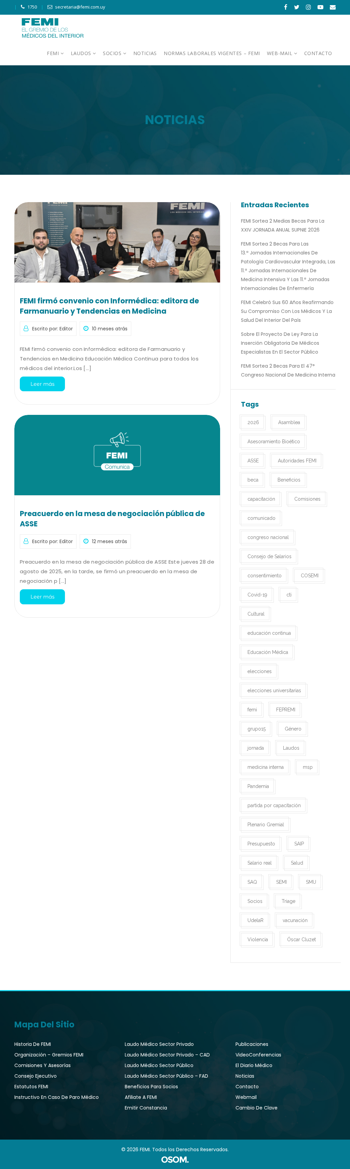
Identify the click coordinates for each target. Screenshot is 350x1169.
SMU (311, 882)
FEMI (53, 53)
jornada (255, 748)
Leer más (42, 384)
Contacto (247, 1086)
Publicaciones (251, 1044)
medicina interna (265, 767)
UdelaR (255, 920)
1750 (32, 7)
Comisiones (307, 499)
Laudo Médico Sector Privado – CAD (167, 1054)
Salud (297, 863)
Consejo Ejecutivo (35, 1076)
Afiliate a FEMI (141, 1097)
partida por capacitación (274, 805)
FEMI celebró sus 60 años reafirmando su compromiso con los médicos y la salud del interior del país (287, 311)
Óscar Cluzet (301, 939)
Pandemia (258, 786)
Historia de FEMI (32, 1044)
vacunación (295, 920)
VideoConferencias (258, 1054)
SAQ (252, 882)
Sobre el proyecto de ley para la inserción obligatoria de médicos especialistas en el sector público (280, 343)
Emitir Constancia (146, 1107)
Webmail (246, 1097)
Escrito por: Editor (52, 328)
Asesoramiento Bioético (273, 441)
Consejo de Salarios (269, 556)
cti (289, 594)
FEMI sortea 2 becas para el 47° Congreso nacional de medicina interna (288, 370)
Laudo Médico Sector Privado (159, 1044)
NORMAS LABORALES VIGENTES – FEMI (212, 53)
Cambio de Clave (256, 1107)
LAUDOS (82, 53)
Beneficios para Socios (151, 1086)
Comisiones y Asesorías (42, 1065)
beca (252, 480)
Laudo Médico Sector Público (159, 1065)
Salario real (259, 863)
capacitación (261, 499)
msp (308, 767)
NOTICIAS (145, 53)
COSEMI (310, 575)
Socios (254, 901)
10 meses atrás (109, 328)
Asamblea (289, 422)
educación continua (269, 633)
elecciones (259, 671)
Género (293, 729)
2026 (253, 422)
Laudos (291, 748)
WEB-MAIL (280, 53)
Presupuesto (261, 843)
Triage (288, 901)
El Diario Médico (253, 1065)
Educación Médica (267, 652)
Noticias (244, 1076)
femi (252, 709)
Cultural (256, 614)
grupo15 (256, 729)
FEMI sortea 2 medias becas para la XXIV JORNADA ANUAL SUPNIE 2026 (282, 225)
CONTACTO (318, 53)
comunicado (261, 518)
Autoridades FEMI (297, 460)
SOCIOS (113, 53)
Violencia (257, 939)
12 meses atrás (109, 541)
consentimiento (264, 575)
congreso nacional (268, 537)
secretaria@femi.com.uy (80, 7)
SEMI (281, 882)
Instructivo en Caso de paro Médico (56, 1097)
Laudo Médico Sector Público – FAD (166, 1076)
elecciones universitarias (274, 690)
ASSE (253, 460)
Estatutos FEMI (31, 1086)
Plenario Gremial (265, 824)
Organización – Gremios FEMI (48, 1054)
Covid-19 (257, 594)
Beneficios (289, 480)
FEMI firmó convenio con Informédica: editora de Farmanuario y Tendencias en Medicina (109, 306)
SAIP (299, 843)
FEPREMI (285, 709)
